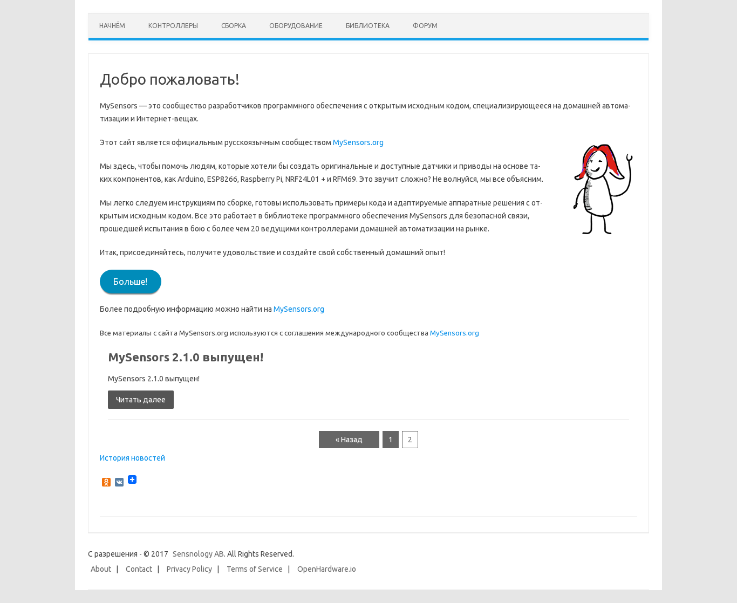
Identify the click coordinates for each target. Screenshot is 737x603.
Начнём (112, 25)
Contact (139, 569)
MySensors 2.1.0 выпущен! (185, 357)
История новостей (132, 458)
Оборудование (296, 25)
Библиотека (368, 25)
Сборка (233, 25)
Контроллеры (173, 25)
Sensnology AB (198, 554)
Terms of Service (255, 569)
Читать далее (141, 399)
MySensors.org (358, 142)
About (101, 569)
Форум (425, 25)
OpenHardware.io (326, 569)
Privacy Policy (189, 569)
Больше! (130, 281)
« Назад (349, 439)
